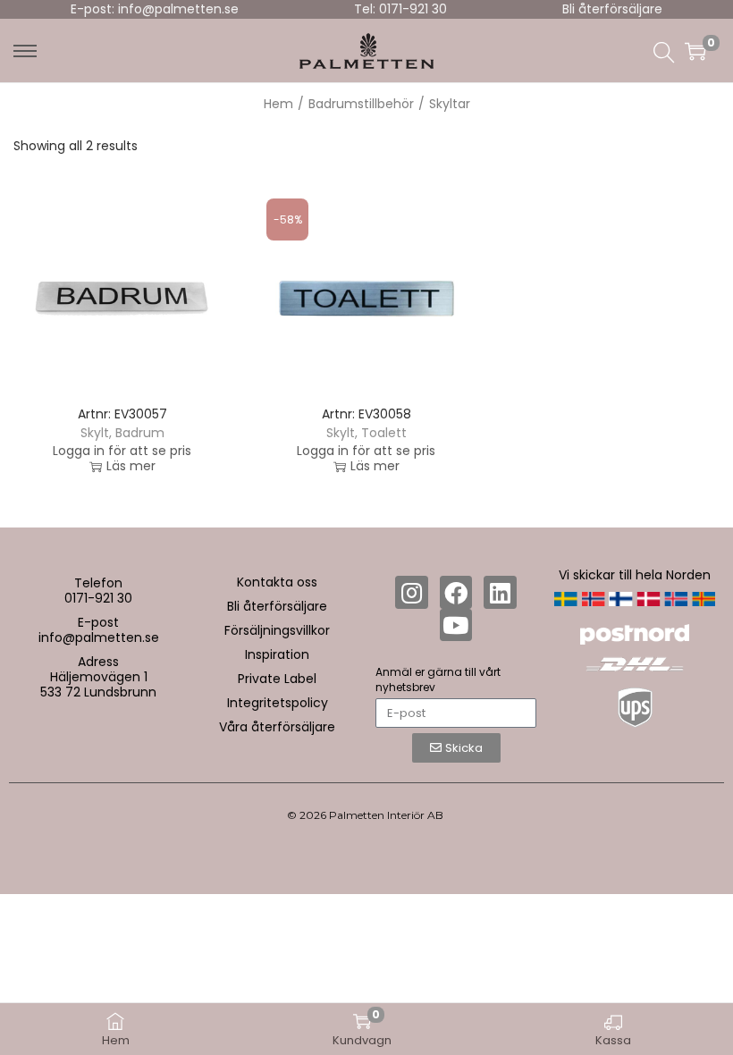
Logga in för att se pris (122, 451)
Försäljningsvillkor (277, 630)
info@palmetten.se (98, 637)
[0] (695, 51)
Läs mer (131, 466)
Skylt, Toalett (366, 433)
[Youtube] (456, 625)
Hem (278, 104)
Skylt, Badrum (122, 433)
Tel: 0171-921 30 (400, 9)
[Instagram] (411, 592)
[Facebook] (456, 592)
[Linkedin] (500, 592)
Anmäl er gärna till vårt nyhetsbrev (438, 679)
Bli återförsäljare (612, 9)
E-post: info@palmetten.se (155, 9)
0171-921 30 (98, 598)
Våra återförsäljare (277, 727)
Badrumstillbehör (361, 104)
